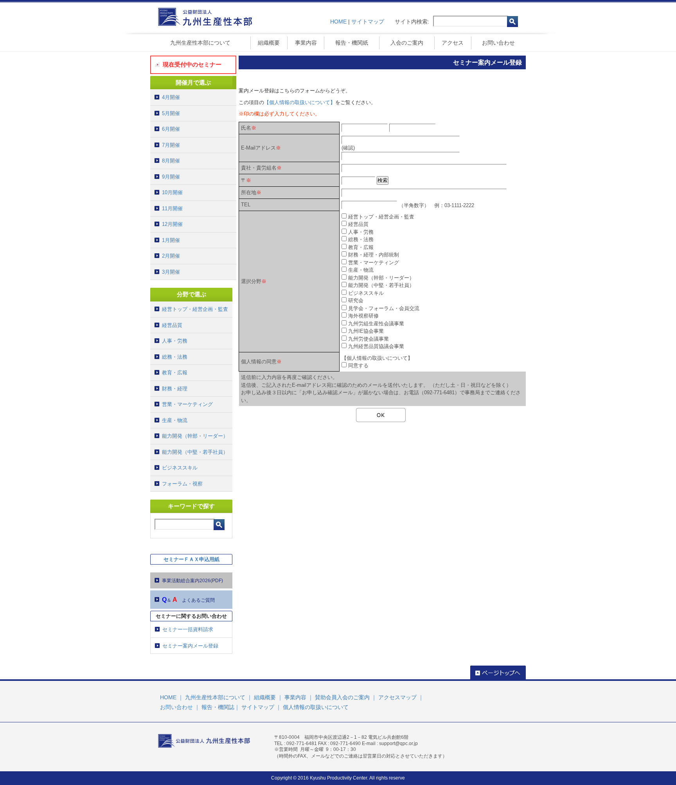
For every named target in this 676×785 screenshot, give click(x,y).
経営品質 (172, 325)
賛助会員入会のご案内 (342, 697)
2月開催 (171, 256)
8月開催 (171, 161)
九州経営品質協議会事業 (376, 346)
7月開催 (171, 145)
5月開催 (171, 113)
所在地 (248, 192)
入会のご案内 (406, 43)
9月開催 (171, 177)
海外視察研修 (363, 316)
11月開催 (172, 208)
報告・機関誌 (217, 707)
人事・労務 (174, 341)
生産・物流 (174, 420)
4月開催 (171, 97)
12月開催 (172, 224)
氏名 (246, 128)
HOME (338, 21)
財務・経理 (174, 389)
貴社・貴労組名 (259, 168)
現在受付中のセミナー (192, 64)
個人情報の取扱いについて (316, 707)
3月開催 (171, 272)
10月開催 (172, 192)
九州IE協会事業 (366, 331)
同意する (358, 365)
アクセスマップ (397, 697)
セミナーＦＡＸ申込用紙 (191, 559)
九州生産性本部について (200, 43)
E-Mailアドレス (258, 148)
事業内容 (306, 43)
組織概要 (269, 43)
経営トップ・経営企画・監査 (195, 309)
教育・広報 (174, 372)
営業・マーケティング (187, 404)
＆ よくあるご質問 (188, 599)
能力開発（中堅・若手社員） (195, 452)
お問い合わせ (498, 43)
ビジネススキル (180, 468)
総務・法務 (174, 357)
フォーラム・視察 (182, 484)
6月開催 (171, 129)
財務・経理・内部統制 (373, 255)
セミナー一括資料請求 (187, 629)
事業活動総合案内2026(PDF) (192, 580)
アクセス (453, 43)
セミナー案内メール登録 (190, 646)
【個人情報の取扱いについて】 (299, 102)
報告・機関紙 (351, 43)
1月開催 (171, 240)
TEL (245, 205)
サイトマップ (367, 21)
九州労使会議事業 (368, 339)
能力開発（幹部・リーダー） (195, 436)
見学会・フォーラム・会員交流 (383, 308)
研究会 (355, 300)
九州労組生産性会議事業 (376, 324)
